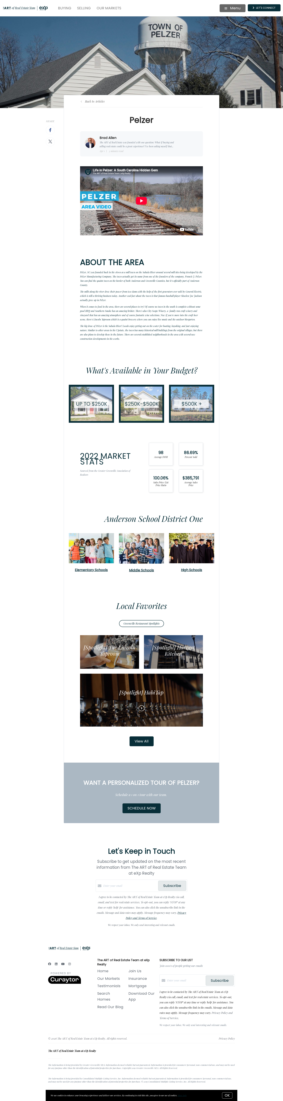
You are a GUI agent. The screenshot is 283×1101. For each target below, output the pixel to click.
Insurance (137, 978)
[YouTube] (63, 964)
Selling (84, 8)
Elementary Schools (91, 570)
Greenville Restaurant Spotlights (141, 623)
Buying (64, 8)
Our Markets (109, 8)
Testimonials (108, 985)
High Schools (191, 570)
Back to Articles (95, 101)
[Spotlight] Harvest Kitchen (173, 650)
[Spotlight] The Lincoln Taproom (110, 650)
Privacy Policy (227, 1038)
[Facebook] (49, 964)
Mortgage (137, 985)
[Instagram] (69, 964)
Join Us (134, 971)
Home (102, 971)
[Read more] (141, 708)
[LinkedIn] (56, 964)
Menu (235, 8)
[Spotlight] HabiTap (141, 692)
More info (182, 1095)
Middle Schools (141, 570)
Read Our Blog (110, 1006)
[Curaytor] (64, 983)
